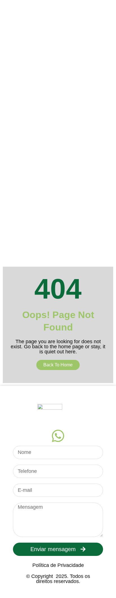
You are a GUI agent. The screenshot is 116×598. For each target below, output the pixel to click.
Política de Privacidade (58, 565)
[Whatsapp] (58, 436)
